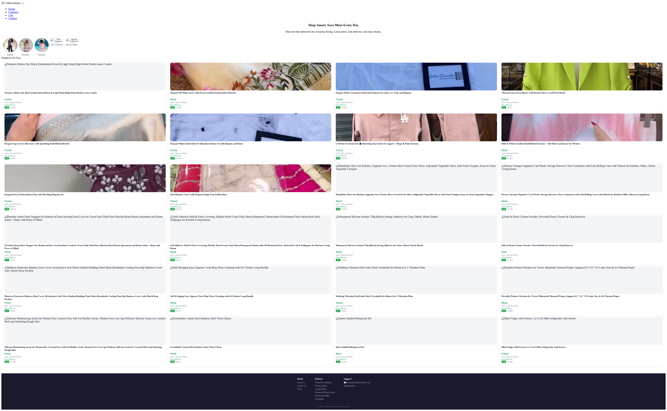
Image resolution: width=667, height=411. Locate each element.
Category (13, 12)
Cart (10, 15)
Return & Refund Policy (325, 392)
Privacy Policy (321, 386)
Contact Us (301, 386)
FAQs (299, 389)
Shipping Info (349, 386)
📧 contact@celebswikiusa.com (357, 382)
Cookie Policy (321, 389)
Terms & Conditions (323, 382)
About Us (301, 382)
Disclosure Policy (322, 396)
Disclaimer (319, 399)
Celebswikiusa (13, 3)
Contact (12, 18)
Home (11, 8)
